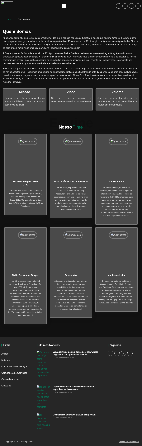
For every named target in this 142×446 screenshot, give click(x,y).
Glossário (6, 386)
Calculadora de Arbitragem (14, 366)
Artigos (4, 354)
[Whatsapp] (125, 6)
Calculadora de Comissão (14, 373)
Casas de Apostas (10, 379)
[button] (64, 6)
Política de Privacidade (129, 441)
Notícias (5, 360)
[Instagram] (118, 6)
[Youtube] (138, 6)
